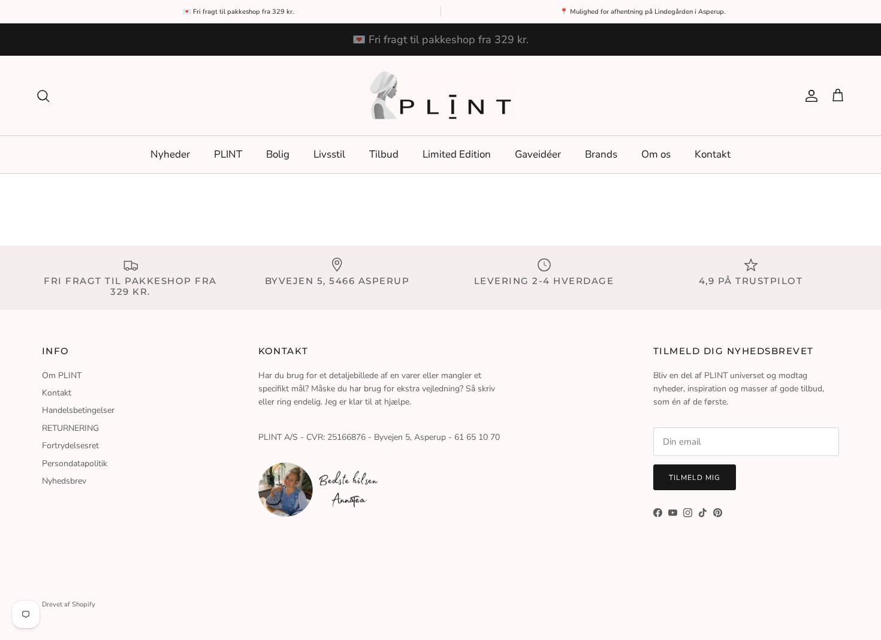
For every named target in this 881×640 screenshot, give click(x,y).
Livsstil (329, 154)
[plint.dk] (440, 95)
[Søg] (43, 96)
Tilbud (384, 154)
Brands (601, 154)
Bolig (277, 154)
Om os (656, 154)
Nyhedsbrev (64, 481)
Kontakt (713, 154)
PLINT (228, 154)
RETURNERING (70, 428)
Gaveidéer (538, 154)
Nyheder (170, 154)
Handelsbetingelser (78, 410)
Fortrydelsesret (70, 445)
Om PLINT (62, 375)
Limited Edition (457, 154)
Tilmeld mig (694, 477)
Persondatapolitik (74, 463)
